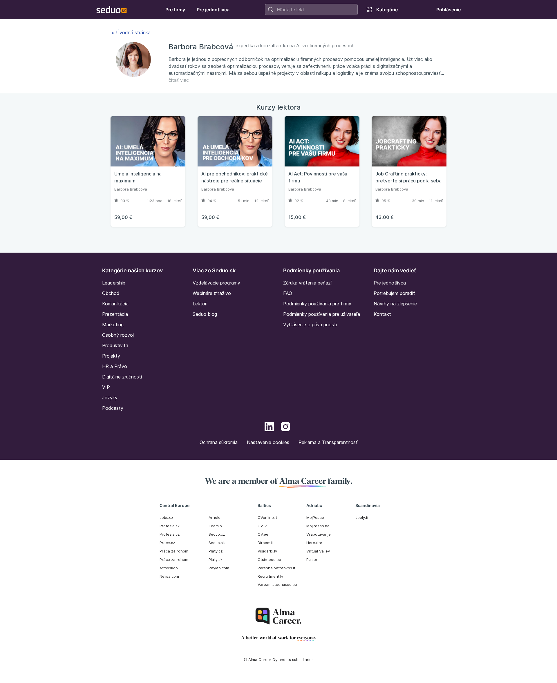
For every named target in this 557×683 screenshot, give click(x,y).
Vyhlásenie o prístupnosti (310, 324)
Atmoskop (169, 568)
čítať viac (179, 80)
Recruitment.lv (270, 576)
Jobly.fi (361, 517)
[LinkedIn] (269, 427)
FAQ (287, 293)
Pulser (311, 559)
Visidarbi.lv (267, 551)
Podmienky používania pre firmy (317, 304)
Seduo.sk (217, 542)
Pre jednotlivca (390, 283)
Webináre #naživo (212, 293)
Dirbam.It (266, 542)
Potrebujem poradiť (394, 293)
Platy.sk (216, 559)
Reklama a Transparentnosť (328, 442)
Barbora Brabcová (130, 189)
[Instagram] (285, 427)
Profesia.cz (170, 534)
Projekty (111, 356)
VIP (106, 387)
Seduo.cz (217, 534)
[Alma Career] (278, 616)
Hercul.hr (314, 542)
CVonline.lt (267, 517)
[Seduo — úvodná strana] (111, 9)
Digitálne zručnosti (122, 377)
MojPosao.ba (318, 525)
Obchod (111, 293)
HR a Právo (114, 366)
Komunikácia (115, 304)
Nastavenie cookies (268, 442)
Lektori (200, 304)
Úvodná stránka (133, 32)
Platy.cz (216, 551)
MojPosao (315, 517)
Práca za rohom (174, 551)
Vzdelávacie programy (216, 283)
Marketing (113, 324)
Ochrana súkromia (219, 442)
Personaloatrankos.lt (276, 568)
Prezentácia (115, 314)
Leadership (113, 283)
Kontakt (382, 314)
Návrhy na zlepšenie (395, 304)
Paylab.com (219, 568)
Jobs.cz (166, 517)
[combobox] (311, 9)
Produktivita (115, 345)
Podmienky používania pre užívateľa (321, 314)
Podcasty (112, 408)
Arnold (214, 517)
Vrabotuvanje (318, 534)
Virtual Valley (318, 551)
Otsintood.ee (269, 559)
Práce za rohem (174, 559)
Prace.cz (167, 542)
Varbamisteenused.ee (277, 584)
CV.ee (263, 534)
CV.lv (262, 525)
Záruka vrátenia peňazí (307, 283)
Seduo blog (205, 314)
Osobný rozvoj (118, 335)
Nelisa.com (169, 576)
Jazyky (109, 398)
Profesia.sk (170, 525)
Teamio (215, 525)
